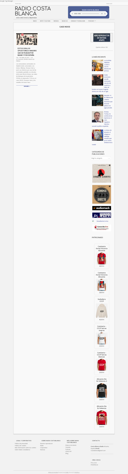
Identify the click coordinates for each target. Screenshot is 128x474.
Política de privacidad (53, 472)
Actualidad (19, 59)
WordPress (76, 472)
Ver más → (27, 86)
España (26, 59)
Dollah (66, 472)
